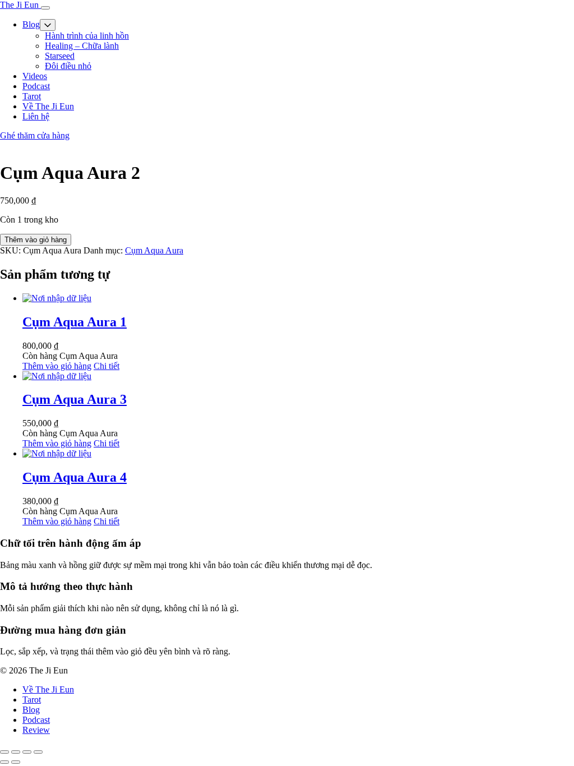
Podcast (36, 86)
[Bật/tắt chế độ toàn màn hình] (15, 752)
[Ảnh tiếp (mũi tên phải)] (15, 762)
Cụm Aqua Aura (154, 250)
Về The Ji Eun (48, 106)
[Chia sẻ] (26, 752)
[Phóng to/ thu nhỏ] (4, 752)
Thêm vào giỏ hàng (35, 240)
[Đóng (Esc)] (38, 752)
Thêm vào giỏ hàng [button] (56, 366)
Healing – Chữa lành (82, 45)
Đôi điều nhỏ (68, 66)
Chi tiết (106, 366)
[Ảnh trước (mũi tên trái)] (4, 762)
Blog (31, 24)
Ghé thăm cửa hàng (35, 135)
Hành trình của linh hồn (87, 35)
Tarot (31, 96)
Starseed (60, 56)
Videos (34, 76)
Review (36, 730)
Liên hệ (35, 116)
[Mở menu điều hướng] (45, 8)
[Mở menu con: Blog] (47, 25)
